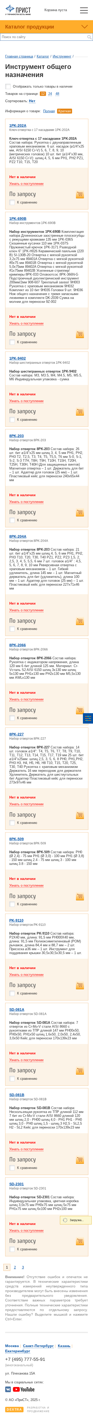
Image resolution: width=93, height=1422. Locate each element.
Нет (32, 101)
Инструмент (62, 56)
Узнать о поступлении (26, 184)
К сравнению (27, 202)
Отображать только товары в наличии (42, 86)
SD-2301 (16, 1184)
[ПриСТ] (18, 14)
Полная (49, 111)
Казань (64, 1346)
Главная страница (19, 56)
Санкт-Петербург (38, 1346)
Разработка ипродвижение (28, 1409)
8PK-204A (17, 536)
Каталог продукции (29, 27)
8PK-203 (16, 436)
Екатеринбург (17, 1351)
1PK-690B (17, 218)
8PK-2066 (17, 645)
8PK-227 (16, 734)
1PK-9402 (17, 358)
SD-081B (16, 1095)
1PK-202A (17, 125)
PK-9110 (16, 920)
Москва (12, 1346)
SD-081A (16, 1009)
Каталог (43, 56)
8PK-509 (16, 839)
